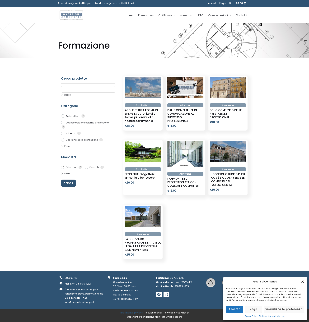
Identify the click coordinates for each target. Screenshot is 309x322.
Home (129, 15)
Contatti (241, 15)
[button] (302, 281)
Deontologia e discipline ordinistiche (87, 122)
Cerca (68, 183)
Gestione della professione (82, 139)
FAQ (200, 15)
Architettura (73, 116)
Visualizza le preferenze (283, 309)
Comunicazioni (218, 15)
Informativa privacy (132, 312)
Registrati (225, 3)
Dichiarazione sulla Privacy (272, 316)
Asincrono (71, 167)
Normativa (186, 15)
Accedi (212, 3)
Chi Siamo (165, 15)
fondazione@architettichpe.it (75, 3)
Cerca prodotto (74, 78)
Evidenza (71, 133)
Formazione (146, 15)
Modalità (68, 157)
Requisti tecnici (153, 312)
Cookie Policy (251, 316)
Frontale (94, 167)
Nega (253, 309)
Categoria (69, 106)
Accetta (235, 309)
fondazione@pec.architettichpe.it (115, 3)
